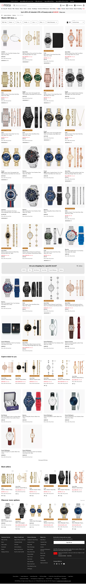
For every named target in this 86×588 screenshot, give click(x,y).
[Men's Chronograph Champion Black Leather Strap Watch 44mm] (22, 511)
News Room (42, 555)
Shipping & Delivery (5, 551)
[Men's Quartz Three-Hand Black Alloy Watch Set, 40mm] (32, 288)
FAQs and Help (4, 539)
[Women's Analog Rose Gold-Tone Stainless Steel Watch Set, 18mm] (32, 436)
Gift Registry (29, 568)
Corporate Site (43, 544)
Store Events (29, 559)
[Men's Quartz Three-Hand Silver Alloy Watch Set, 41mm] (53, 235)
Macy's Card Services (18, 549)
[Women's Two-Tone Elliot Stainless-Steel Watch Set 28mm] (11, 38)
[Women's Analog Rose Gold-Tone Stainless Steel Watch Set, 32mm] (11, 328)
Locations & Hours (30, 542)
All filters (80, 265)
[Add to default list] (12, 361)
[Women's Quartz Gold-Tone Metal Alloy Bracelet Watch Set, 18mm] (11, 235)
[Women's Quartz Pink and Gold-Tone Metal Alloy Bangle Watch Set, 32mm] (32, 38)
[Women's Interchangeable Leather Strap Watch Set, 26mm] (75, 328)
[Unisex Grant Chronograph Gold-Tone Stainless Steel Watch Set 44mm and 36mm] (32, 78)
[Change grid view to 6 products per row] (70, 22)
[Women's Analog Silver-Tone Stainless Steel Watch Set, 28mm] (53, 328)
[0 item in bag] (84, 5)
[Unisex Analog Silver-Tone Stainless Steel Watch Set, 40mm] (75, 401)
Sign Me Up (69, 542)
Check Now (69, 555)
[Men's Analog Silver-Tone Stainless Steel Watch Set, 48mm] (32, 157)
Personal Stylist (30, 554)
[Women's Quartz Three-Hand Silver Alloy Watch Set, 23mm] (75, 196)
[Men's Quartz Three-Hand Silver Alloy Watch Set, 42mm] (53, 38)
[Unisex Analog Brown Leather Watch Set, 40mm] (11, 436)
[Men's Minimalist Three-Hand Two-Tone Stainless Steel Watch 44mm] (64, 511)
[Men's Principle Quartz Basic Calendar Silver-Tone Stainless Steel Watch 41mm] (7, 511)
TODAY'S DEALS (14, 1)
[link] (11, 56)
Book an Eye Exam (31, 563)
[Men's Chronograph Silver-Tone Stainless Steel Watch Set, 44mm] (11, 288)
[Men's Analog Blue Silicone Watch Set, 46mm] (53, 196)
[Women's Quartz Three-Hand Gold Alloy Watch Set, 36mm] (11, 78)
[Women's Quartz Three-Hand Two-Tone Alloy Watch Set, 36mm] (11, 117)
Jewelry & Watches (7, 15)
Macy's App (29, 544)
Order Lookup (4, 544)
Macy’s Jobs (42, 553)
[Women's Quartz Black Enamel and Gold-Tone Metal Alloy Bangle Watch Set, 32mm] (32, 328)
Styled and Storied (44, 562)
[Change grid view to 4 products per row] (67, 22)
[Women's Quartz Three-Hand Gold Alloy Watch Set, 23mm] (75, 117)
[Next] (19, 38)
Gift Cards (16, 544)
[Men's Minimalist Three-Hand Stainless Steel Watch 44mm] (78, 511)
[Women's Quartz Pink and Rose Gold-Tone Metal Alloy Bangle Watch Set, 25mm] (75, 157)
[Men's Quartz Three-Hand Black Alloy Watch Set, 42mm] (32, 117)
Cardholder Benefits (18, 542)
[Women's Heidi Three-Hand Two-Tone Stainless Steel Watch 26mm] (50, 511)
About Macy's (43, 539)
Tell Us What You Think (31, 566)
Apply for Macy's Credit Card (19, 539)
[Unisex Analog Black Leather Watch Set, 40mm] (53, 401)
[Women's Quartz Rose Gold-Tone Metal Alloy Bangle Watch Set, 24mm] (75, 38)
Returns (2, 549)
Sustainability (42, 560)
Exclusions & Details (62, 555)
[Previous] (2, 38)
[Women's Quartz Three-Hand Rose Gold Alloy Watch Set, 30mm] (53, 78)
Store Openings (30, 561)
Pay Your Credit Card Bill (19, 551)
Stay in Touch (30, 556)
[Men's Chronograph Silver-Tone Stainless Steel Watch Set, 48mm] (75, 235)
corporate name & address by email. (64, 580)
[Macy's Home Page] (6, 5)
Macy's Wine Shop (31, 551)
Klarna (2, 542)
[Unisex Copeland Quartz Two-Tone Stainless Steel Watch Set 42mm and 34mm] (53, 157)
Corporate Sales (43, 542)
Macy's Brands (30, 549)
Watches (14, 15)
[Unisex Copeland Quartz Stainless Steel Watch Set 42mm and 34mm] (75, 78)
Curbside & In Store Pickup (32, 539)
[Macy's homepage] (2, 15)
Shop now (62, 12)
